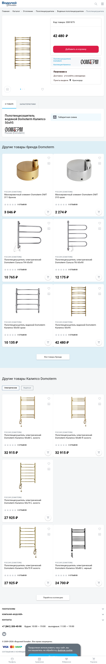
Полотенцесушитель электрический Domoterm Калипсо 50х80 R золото (73, 436)
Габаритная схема (67, 117)
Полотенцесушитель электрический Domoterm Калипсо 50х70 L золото (22, 501)
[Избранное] (66, 660)
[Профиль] (12, 660)
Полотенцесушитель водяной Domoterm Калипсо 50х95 (75, 326)
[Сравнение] (39, 660)
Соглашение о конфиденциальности (20, 652)
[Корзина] (94, 660)
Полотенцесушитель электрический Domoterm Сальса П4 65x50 (22, 261)
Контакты (7, 620)
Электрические (10, 388)
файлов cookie (65, 650)
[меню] (102, 4)
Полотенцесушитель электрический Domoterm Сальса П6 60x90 (73, 261)
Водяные (27, 388)
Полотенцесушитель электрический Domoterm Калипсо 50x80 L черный (73, 566)
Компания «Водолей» (12, 614)
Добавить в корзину (75, 49)
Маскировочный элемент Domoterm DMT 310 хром (76, 196)
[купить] (48, 212)
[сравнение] (7, 89)
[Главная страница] (9, 4)
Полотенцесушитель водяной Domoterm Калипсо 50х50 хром (24, 326)
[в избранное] (42, 89)
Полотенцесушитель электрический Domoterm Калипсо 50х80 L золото (22, 436)
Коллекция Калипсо (62, 65)
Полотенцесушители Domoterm (62, 60)
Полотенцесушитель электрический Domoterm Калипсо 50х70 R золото (22, 566)
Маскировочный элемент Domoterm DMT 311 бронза (25, 196)
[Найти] (96, 4)
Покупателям (8, 609)
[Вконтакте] (4, 634)
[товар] (27, 171)
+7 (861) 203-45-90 (12, 626)
